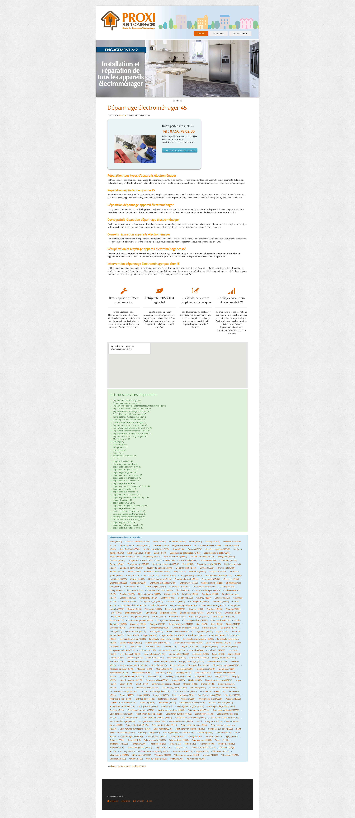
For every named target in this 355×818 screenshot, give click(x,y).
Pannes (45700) (127, 695)
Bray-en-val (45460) (226, 567)
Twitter (126, 801)
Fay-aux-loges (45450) (199, 616)
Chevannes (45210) (134, 590)
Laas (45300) (135, 646)
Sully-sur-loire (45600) (179, 740)
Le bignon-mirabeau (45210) (122, 650)
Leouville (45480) (196, 650)
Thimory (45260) (138, 743)
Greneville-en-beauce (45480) (186, 627)
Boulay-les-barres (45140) (131, 567)
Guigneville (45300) (228, 627)
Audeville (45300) (161, 545)
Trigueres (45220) (163, 747)
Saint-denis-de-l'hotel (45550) (226, 710)
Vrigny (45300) (176, 758)
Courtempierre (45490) (198, 601)
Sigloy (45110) (231, 736)
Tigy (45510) (190, 743)
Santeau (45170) (223, 732)
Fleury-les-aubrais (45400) (168, 620)
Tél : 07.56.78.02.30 (178, 131)
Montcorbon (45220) (119, 672)
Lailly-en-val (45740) (189, 646)
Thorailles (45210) (158, 743)
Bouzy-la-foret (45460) (186, 567)
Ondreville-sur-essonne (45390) (166, 684)
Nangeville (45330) (203, 676)
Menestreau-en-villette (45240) (133, 665)
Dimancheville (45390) (175, 609)
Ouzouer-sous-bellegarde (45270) (155, 691)
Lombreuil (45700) (200, 654)
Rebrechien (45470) (167, 702)
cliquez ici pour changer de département (128, 766)
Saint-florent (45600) (204, 713)
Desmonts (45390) (153, 609)
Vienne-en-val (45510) (182, 751)
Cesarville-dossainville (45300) (218, 575)
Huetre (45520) (156, 631)
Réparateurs (218, 33)
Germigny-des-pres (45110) (180, 624)
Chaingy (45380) (137, 579)
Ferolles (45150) (117, 620)
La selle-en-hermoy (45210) (218, 642)
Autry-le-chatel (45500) (130, 549)
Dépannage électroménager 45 (147, 107)
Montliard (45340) (203, 672)
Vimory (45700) (136, 758)
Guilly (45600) (116, 631)
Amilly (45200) (159, 541)
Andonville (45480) (177, 541)
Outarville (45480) (198, 687)
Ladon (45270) (170, 646)
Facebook (113, 801)
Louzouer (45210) (135, 657)
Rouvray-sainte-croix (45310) (192, 702)
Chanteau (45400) (231, 579)
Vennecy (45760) (127, 751)
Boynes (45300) (207, 567)
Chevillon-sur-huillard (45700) (160, 590)
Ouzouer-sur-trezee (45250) (212, 691)
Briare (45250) (134, 571)
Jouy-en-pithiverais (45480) (172, 635)
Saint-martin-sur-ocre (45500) (194, 725)
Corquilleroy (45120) (148, 597)
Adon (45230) (116, 541)
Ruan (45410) (167, 706)
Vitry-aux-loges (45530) (156, 758)
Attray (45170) (143, 545)
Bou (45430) (188, 564)
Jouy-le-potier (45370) (197, 635)
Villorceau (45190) (118, 758)
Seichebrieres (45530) (157, 736)
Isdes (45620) (133, 635)
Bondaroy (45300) (229, 560)
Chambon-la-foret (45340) (186, 579)
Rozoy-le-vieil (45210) (148, 706)
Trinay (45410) (181, 747)
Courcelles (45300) (128, 601)
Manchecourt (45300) (199, 657)
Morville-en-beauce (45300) (132, 676)
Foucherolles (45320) (220, 620)
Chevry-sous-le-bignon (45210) (207, 590)
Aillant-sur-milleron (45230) (137, 541)
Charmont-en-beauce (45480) (163, 582)
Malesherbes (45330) (176, 657)
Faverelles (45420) (177, 616)
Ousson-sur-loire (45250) (147, 687)
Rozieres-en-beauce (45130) (122, 706)
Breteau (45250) (117, 571)
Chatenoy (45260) (132, 586)
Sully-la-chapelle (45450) (155, 740)
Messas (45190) (177, 665)
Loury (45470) (117, 657)
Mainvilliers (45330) (155, 657)
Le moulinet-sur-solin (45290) (172, 650)
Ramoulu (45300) (147, 702)
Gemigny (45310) (157, 624)
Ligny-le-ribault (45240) (130, 654)
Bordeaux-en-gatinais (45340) (165, 564)
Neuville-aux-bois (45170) (131, 680)
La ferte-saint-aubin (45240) (157, 642)
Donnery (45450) (196, 609)
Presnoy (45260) (187, 699)
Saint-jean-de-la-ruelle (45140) (151, 721)
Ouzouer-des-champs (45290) (123, 691)
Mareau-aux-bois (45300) (138, 661)
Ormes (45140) (208, 684)
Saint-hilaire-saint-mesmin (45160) (190, 717)
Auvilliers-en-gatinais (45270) (156, 549)
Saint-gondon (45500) (129, 717)
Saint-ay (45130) (117, 710)
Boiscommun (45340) (165, 560)
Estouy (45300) (159, 616)
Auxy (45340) (178, 549)
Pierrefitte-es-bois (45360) (209, 695)
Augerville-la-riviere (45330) (184, 545)
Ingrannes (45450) (205, 631)
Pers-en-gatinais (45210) (183, 695)
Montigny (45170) (183, 672)
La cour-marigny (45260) (131, 642)
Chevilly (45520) (183, 590)
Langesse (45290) (210, 646)
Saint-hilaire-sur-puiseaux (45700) (224, 717)
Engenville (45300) (168, 612)
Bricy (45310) (180, 571)
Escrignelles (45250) (140, 616)
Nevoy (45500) (178, 680)
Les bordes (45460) (216, 650)
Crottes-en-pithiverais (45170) (133, 605)
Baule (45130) (160, 553)
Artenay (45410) (212, 541)
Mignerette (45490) (164, 669)
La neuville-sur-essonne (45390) (188, 642)
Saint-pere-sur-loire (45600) (220, 728)
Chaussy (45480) (227, 586)
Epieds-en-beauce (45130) (191, 612)
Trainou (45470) (117, 747)
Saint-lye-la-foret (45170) (137, 725)
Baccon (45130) (195, 549)
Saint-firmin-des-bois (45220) (150, 713)
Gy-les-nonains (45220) (135, 631)
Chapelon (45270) (138, 582)
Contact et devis (240, 33)
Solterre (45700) (117, 740)
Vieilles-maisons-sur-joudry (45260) (154, 751)
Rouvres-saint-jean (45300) (221, 702)
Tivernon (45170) (207, 743)
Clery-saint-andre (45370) (149, 594)
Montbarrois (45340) (206, 669)
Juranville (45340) (218, 635)
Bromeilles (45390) (197, 571)
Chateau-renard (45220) (212, 582)
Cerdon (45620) (169, 575)
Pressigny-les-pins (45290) (210, 699)
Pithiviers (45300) (232, 695)
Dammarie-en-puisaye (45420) (183, 605)
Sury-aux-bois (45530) (202, 740)
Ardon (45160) (195, 541)
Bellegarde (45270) (226, 556)
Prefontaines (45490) (167, 699)
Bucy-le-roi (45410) (217, 571)
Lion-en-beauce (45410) (154, 654)
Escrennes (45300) (119, 616)
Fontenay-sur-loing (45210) (196, 620)
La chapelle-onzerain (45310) (133, 639)
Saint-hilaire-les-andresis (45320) (157, 717)
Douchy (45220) (233, 609)
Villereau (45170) (210, 755)
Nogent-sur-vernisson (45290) (218, 680)
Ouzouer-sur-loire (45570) (185, 691)
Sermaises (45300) (213, 736)
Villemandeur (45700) (119, 755)
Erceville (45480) (214, 612)
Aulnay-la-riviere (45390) (210, 545)
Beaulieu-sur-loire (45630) (175, 556)
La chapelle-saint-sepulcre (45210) (198, 639)
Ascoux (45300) (127, 545)
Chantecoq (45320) (118, 582)
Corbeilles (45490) (128, 597)
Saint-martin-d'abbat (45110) (165, 725)
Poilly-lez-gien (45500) (145, 699)
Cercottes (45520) (151, 575)
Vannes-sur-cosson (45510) (203, 747)
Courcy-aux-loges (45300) (151, 601)
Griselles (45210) (209, 627)
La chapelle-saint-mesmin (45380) (164, 639)
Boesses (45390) (117, 560)
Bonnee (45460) (117, 564)
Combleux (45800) (190, 594)
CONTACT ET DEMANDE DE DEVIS (180, 150)
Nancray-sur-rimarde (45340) (179, 676)
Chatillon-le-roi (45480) (179, 586)
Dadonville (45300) (158, 605)
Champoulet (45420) (211, 579)
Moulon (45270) (155, 676)
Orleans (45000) (190, 684)
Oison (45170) (126, 684)
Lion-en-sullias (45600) (179, 654)
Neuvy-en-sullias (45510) (157, 680)
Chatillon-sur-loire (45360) (204, 586)
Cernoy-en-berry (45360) (191, 575)
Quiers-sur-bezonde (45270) (123, 702)
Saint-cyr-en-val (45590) (198, 710)
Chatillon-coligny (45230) (155, 586)
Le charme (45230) (147, 650)
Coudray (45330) (185, 597)
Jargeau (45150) (150, 635)
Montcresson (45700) (141, 672)
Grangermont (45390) (159, 627)
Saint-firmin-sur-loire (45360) (179, 713)
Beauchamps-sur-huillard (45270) (125, 556)
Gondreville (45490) (137, 627)
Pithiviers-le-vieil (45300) (120, 699)
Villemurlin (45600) (162, 755)
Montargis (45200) (185, 669)
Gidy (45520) (202, 624)
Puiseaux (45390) (233, 699)
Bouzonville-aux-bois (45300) (159, 567)
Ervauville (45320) (232, 612)
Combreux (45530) (210, 594)
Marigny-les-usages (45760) (191, 661)
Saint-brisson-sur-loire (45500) (171, 710)
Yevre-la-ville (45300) (196, 758)
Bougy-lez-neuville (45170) (209, 564)
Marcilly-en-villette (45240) (224, 657)
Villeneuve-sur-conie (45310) (187, 755)
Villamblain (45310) (220, 751)
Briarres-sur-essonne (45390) (157, 571)
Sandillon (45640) (205, 732)
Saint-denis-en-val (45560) (121, 713)
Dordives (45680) (214, 609)
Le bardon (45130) (229, 646)
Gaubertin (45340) (138, 624)
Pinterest (139, 801)
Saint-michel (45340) (163, 728)
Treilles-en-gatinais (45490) (140, 747)
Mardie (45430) (116, 661)
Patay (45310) (143, 695)
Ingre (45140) (222, 631)
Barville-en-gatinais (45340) (218, 549)
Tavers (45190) (222, 740)
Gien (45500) (216, 624)
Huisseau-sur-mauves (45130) (179, 631)
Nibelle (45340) (195, 680)
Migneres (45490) (145, 669)
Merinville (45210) (159, 665)
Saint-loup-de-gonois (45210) (209, 721)
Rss (150, 801)
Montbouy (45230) (227, 669)
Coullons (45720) (222, 597)
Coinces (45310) (171, 594)
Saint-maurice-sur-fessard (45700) (135, 728)
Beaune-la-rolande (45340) (202, 556)
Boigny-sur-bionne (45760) (140, 560)
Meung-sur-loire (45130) (199, 665)
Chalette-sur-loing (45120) (159, 579)
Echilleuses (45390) (133, 612)
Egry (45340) (151, 612)
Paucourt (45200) (161, 695)
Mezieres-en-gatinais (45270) (226, 665)
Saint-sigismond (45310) (149, 732)
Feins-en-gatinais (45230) (223, 616)
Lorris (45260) (234, 654)
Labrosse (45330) (153, 646)
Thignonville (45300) (119, 743)
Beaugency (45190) (151, 556)
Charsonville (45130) (189, 582)
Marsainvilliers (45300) (217, 661)
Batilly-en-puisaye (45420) (138, 553)
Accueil (201, 33)
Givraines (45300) (117, 627)
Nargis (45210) (221, 676)
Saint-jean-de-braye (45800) (122, 721)
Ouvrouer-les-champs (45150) (222, 687)
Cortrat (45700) (168, 597)
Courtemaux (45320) (175, 601)
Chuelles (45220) (127, 594)
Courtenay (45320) (220, 601)
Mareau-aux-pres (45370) (164, 661)
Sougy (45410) (134, 740)
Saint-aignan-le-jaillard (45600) (221, 706)
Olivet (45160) (142, 684)
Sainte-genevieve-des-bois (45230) (178, 732)
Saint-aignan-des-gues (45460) (190, 706)
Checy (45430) (116, 590)
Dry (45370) (116, 612)
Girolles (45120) (233, 624)
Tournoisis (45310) (226, 743)
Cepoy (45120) (132, 575)
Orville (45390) (126, 687)
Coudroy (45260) (203, 597)
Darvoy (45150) (134, 609)
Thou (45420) (175, 743)
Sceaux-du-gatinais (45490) (132, 736)
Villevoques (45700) (230, 755)
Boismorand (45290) (188, 560)
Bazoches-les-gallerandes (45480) (185, 553)
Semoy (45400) (177, 736)
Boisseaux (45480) (209, 560)
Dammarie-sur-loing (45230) (213, 605)
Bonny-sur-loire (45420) (138, 564)
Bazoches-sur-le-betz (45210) (217, 553)
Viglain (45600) (202, 751)
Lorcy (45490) (218, 654)
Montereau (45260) (163, 672)
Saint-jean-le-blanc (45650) (181, 721)
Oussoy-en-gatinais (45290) (174, 687)
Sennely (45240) (194, 736)
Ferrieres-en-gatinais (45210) (141, 620)
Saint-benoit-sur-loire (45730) (141, 710)
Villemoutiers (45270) (141, 755)
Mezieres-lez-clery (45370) (121, 669)
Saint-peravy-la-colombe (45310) (190, 728)
